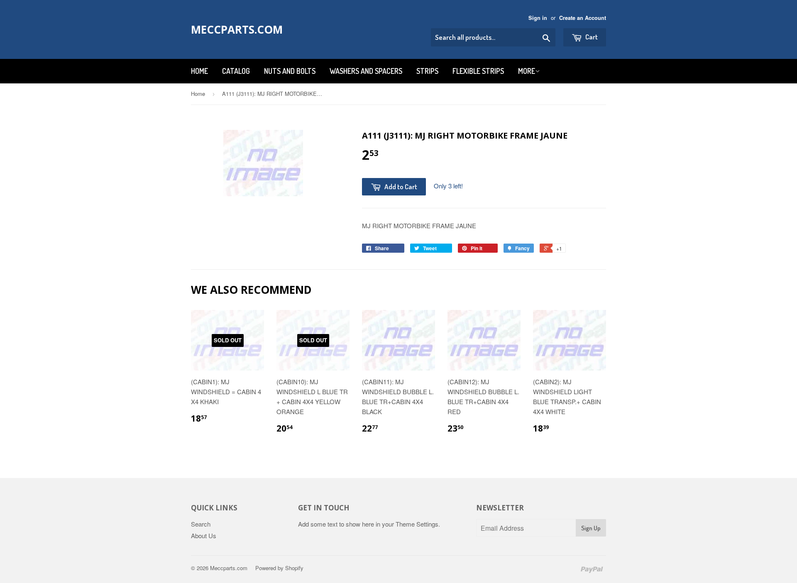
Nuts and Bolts (289, 71)
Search (200, 524)
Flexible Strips (478, 71)
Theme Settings (417, 524)
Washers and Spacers (366, 71)
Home (199, 71)
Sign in (537, 18)
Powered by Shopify (279, 568)
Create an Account (582, 18)
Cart (591, 36)
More (526, 71)
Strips (427, 71)
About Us (203, 535)
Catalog (236, 71)
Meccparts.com (237, 29)
